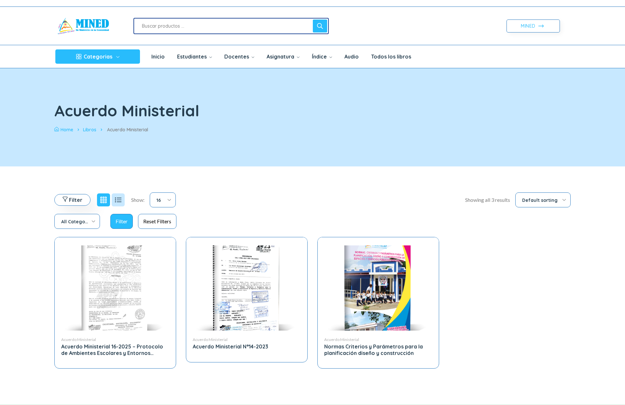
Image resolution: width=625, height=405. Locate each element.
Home (67, 130)
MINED (529, 26)
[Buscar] (320, 26)
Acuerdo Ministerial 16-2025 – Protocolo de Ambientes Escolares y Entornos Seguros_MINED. (112, 352)
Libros (89, 130)
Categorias (98, 56)
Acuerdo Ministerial (78, 339)
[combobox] (163, 199)
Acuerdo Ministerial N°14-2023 (230, 346)
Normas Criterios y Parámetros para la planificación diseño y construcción (373, 349)
